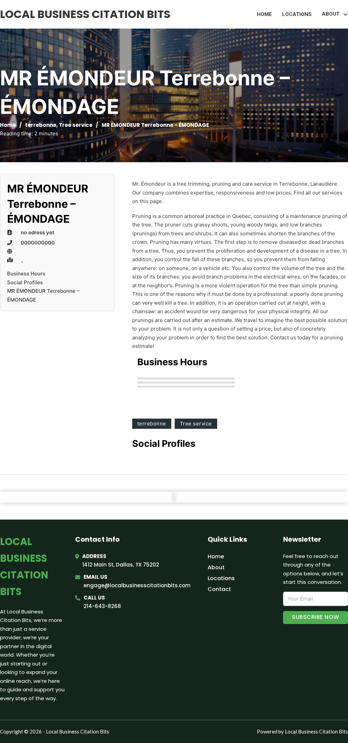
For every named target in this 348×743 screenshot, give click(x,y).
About (216, 567)
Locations (297, 14)
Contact (219, 589)
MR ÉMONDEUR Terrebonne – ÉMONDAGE (43, 295)
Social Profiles (25, 282)
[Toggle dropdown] (345, 14)
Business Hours (26, 273)
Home (264, 14)
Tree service (75, 125)
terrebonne (40, 125)
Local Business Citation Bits (85, 14)
